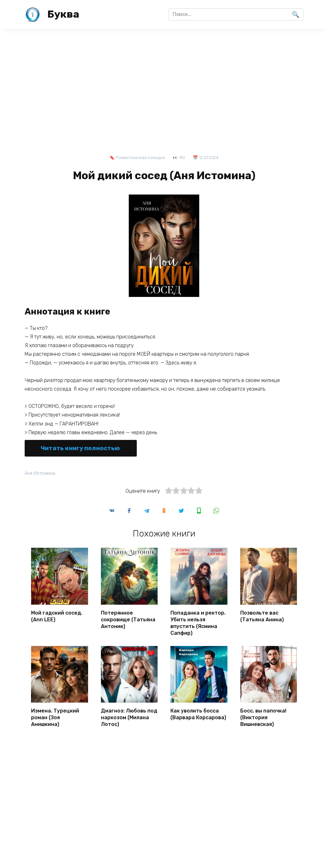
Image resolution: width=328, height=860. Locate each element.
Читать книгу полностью (80, 448)
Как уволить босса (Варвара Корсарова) (198, 714)
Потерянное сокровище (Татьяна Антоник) (128, 619)
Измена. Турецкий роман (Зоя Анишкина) (55, 717)
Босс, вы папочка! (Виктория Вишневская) (263, 717)
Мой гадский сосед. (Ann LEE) (56, 616)
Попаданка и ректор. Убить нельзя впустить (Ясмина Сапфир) (198, 623)
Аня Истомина (40, 473)
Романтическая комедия (140, 157)
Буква (63, 14)
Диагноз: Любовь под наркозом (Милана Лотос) (129, 717)
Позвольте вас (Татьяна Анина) (262, 616)
